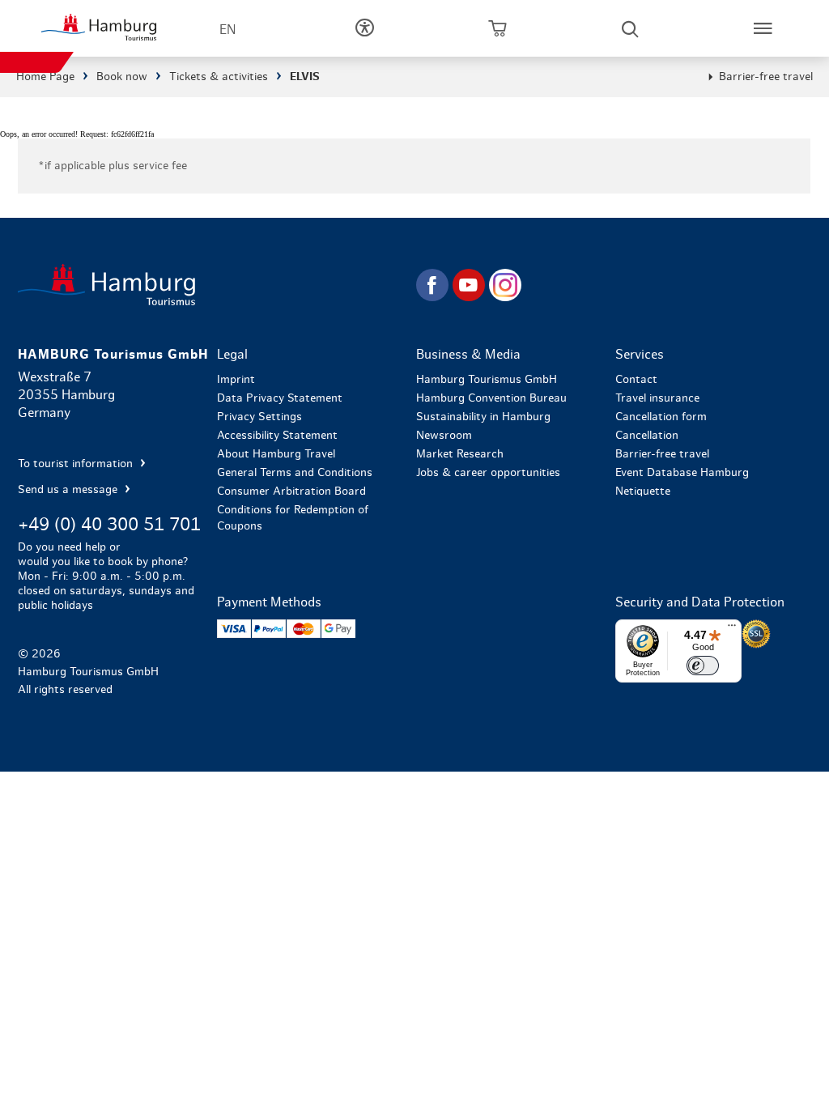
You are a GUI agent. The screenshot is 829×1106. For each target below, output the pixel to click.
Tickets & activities (218, 77)
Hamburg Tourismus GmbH (486, 379)
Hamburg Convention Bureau (491, 398)
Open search (629, 28)
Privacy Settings (259, 417)
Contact (636, 379)
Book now (121, 77)
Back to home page (215, 284)
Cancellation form (661, 417)
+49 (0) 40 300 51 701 (109, 524)
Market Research (460, 454)
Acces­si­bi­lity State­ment (277, 435)
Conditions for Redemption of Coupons (292, 518)
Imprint (236, 379)
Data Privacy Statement (279, 398)
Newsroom (444, 435)
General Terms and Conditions (294, 473)
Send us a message (69, 490)
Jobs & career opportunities (488, 473)
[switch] (703, 665)
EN (227, 29)
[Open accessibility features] (364, 28)
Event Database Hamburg (682, 473)
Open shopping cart (497, 28)
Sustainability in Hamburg (483, 417)
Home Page (45, 77)
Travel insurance (657, 398)
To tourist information (77, 464)
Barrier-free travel (766, 77)
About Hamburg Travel (276, 454)
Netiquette (642, 491)
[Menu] (732, 629)
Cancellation (646, 435)
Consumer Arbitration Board (291, 491)
